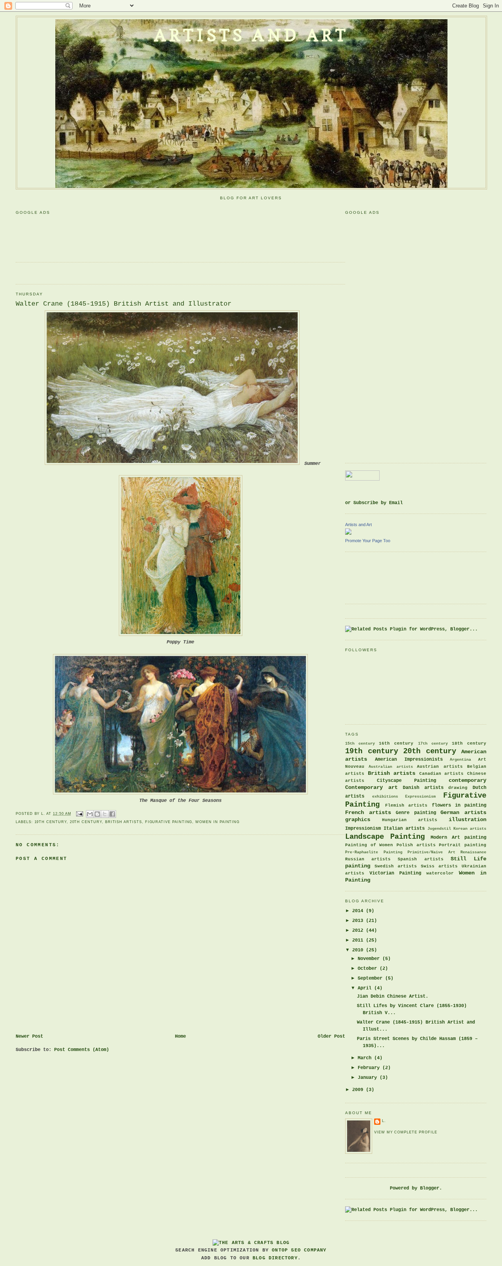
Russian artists (368, 859)
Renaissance (473, 852)
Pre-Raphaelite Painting (373, 852)
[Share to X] (105, 814)
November (370, 959)
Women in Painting (217, 822)
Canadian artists (441, 773)
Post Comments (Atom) (81, 1050)
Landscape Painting (385, 836)
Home (180, 1036)
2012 (359, 930)
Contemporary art (371, 787)
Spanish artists (420, 859)
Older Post (331, 1036)
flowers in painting (459, 805)
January (369, 1077)
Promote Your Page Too (367, 540)
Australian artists (391, 767)
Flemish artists (406, 805)
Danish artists (423, 788)
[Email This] (90, 814)
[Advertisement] (158, 235)
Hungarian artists (409, 820)
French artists (368, 812)
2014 (359, 911)
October (369, 968)
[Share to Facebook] (112, 814)
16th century (396, 743)
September (371, 978)
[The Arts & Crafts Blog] (251, 1243)
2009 (359, 1090)
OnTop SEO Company (299, 1250)
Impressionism (363, 828)
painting (475, 837)
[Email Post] (79, 814)
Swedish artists (396, 866)
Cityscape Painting (406, 780)
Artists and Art (251, 35)
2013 (359, 921)
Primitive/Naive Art (431, 852)
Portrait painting (462, 845)
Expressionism (420, 796)
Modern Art (445, 837)
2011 (359, 940)
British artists (123, 822)
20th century (86, 822)
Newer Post (29, 1036)
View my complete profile (405, 1132)
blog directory (275, 1258)
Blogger (429, 1188)
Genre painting (416, 813)
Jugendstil (439, 829)
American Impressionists (409, 759)
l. (384, 1121)
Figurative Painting (169, 822)
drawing (457, 787)
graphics (357, 819)
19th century (51, 822)
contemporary (467, 780)
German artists (463, 812)
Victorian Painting (395, 873)
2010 (359, 950)
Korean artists (469, 829)
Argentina (460, 760)
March (366, 1058)
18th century (469, 743)
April (366, 988)
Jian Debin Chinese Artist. (392, 996)
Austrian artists (439, 766)
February (370, 1068)
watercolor (440, 873)
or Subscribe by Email (374, 503)
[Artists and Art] (348, 533)
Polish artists (416, 845)
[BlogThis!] (97, 814)
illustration (467, 819)
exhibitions (385, 796)
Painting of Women (369, 845)
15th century (360, 743)
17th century (433, 743)
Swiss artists (439, 866)
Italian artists (404, 828)
